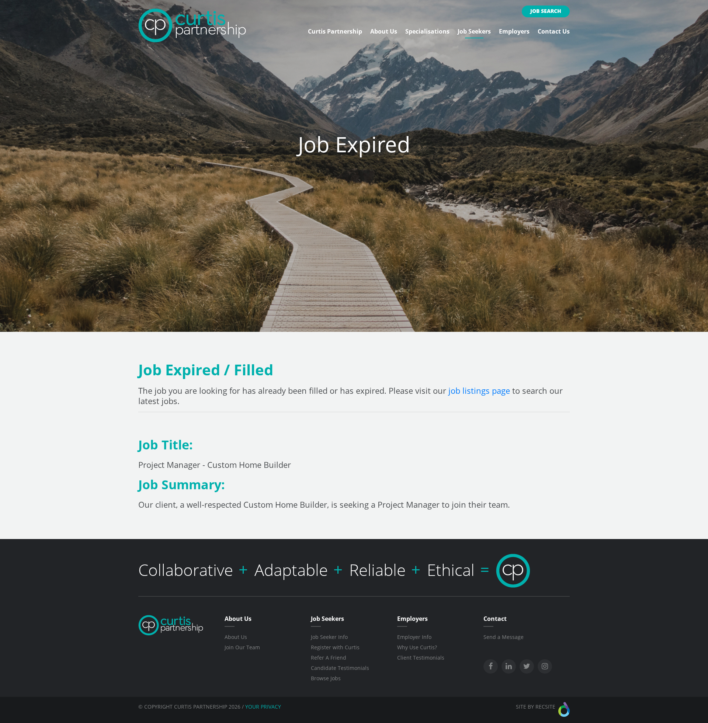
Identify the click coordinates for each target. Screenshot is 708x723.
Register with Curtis (335, 647)
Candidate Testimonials (340, 667)
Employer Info (414, 636)
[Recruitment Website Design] (564, 709)
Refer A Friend (328, 657)
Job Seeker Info (329, 636)
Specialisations (427, 31)
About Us (383, 31)
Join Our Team (242, 647)
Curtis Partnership (335, 31)
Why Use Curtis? (417, 647)
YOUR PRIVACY (263, 706)
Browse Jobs (326, 678)
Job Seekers (474, 31)
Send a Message (503, 636)
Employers (514, 31)
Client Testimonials (420, 657)
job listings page (479, 390)
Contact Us (554, 31)
